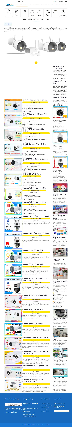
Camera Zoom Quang (57, 302)
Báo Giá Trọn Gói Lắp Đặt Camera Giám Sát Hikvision (59, 217)
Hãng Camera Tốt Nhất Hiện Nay (59, 238)
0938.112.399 (20, 1)
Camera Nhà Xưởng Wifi (46, 409)
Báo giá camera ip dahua (57, 71)
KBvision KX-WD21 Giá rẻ (31, 174)
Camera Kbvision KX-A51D (32, 324)
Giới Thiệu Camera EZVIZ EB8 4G (59, 338)
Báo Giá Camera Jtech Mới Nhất (59, 195)
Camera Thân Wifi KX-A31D (32, 264)
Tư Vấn (57, 4)
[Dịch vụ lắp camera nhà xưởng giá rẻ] (13, 405)
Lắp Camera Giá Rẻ (58, 298)
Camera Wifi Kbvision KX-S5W (34, 188)
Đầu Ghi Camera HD (57, 306)
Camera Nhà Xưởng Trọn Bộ (47, 405)
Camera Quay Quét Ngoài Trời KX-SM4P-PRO (35, 279)
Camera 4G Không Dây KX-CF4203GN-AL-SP (33, 381)
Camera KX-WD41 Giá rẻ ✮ (32, 309)
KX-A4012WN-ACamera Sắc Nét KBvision (34, 130)
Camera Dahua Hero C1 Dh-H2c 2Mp (59, 378)
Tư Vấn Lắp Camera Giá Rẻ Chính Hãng (60, 259)
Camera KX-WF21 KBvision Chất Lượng (34, 296)
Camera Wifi (51, 4)
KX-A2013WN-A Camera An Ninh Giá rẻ (35, 160)
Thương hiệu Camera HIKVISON (60, 295)
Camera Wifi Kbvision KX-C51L (34, 202)
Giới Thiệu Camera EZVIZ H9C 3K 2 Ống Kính (59, 358)
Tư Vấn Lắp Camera (45, 411)
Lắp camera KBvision (58, 294)
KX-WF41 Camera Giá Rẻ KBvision (35, 100)
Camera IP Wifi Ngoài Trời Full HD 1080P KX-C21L (35, 353)
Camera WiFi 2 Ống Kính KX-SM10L (35, 233)
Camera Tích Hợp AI (57, 303)
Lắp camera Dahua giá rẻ (59, 297)
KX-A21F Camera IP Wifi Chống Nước (34, 145)
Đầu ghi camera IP (57, 307)
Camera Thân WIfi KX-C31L (32, 250)
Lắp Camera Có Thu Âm (58, 299)
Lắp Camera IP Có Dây (57, 305)
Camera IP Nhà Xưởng (46, 407)
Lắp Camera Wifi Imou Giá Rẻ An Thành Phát (60, 281)
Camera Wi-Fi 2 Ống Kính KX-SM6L (35, 216)
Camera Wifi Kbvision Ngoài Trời (36, 19)
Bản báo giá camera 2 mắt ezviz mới (60, 70)
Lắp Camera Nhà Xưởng (21, 4)
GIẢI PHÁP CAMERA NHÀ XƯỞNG (61, 1)
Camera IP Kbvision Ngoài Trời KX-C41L (35, 367)
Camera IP (43, 4)
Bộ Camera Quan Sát (58, 293)
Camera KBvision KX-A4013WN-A (35, 338)
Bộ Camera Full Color (59, 100)
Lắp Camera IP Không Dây (58, 301)
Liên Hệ (63, 4)
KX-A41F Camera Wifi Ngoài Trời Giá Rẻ (34, 115)
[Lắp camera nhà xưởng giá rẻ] (10, 6)
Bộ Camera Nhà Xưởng (34, 4)
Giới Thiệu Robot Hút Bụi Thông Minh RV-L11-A (59, 318)
